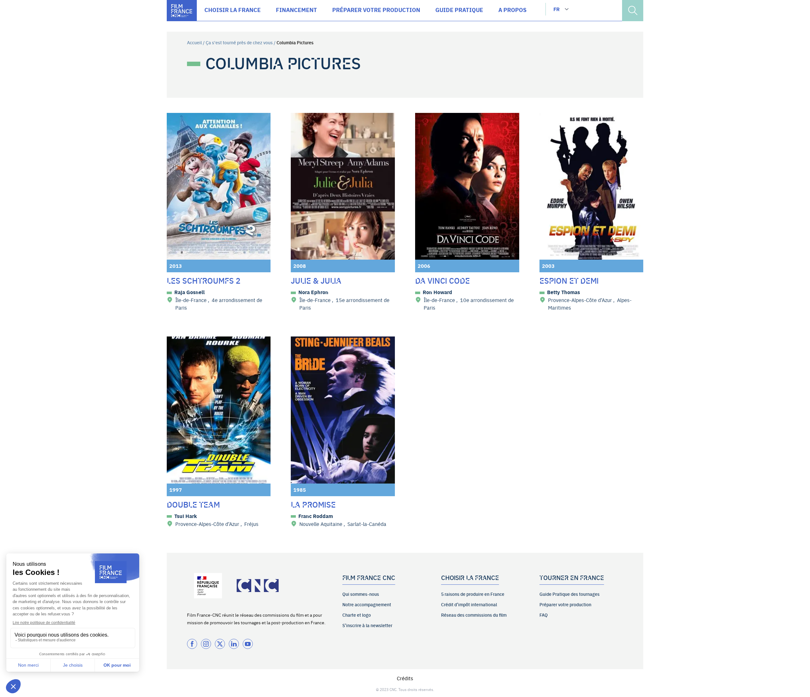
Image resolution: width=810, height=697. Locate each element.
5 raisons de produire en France (472, 594)
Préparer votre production (565, 604)
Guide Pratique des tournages (569, 594)
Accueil (194, 42)
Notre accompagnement (366, 604)
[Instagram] (206, 644)
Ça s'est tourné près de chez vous (239, 42)
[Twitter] (220, 644)
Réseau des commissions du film (474, 615)
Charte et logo (356, 615)
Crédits (405, 678)
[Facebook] (192, 644)
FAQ (543, 615)
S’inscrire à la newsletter (367, 625)
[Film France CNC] (182, 10)
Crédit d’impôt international (469, 604)
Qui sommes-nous (360, 594)
